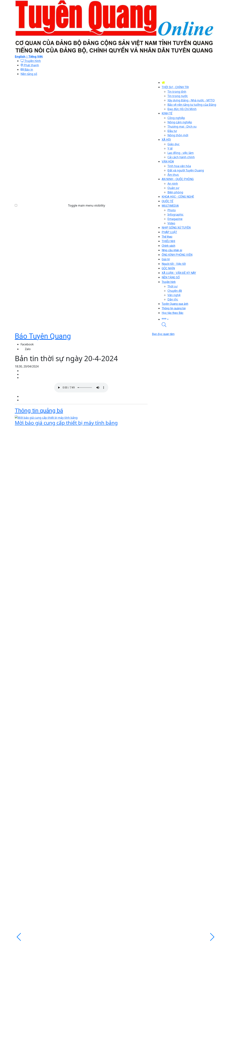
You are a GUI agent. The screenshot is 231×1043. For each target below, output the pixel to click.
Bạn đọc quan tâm (163, 334)
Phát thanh (31, 65)
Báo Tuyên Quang (43, 336)
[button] (189, 318)
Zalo (28, 349)
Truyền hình (32, 61)
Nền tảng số (29, 74)
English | (22, 56)
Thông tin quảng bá (39, 410)
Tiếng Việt (36, 56)
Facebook (27, 344)
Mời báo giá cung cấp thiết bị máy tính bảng (66, 422)
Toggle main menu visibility (86, 205)
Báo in (28, 70)
